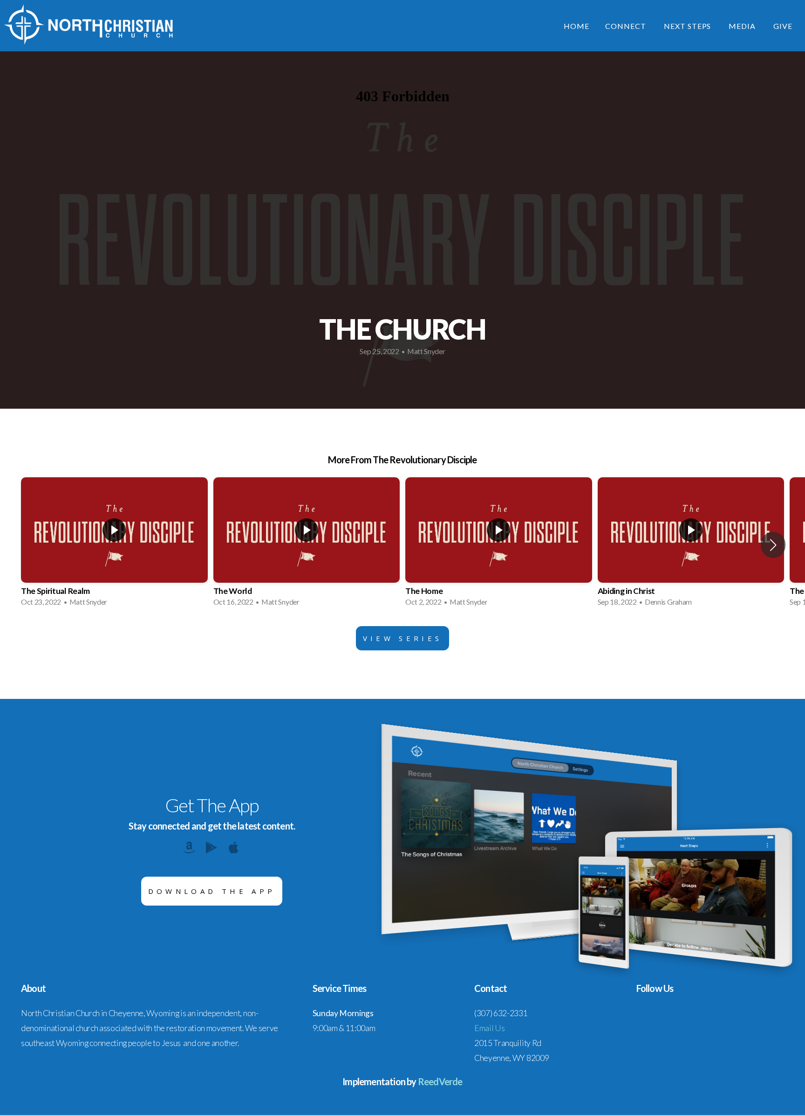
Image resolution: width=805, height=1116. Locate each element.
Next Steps (688, 25)
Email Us (489, 1028)
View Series (403, 638)
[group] (114, 544)
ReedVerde (440, 1081)
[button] (773, 545)
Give (782, 25)
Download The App (212, 891)
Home (576, 25)
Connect (626, 25)
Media (743, 25)
